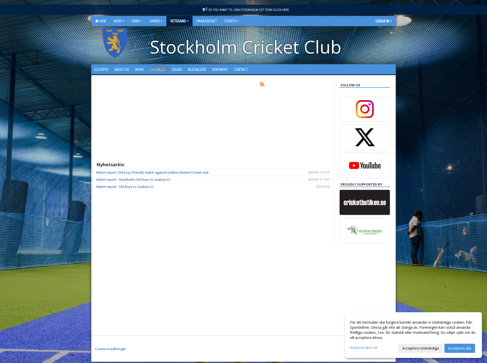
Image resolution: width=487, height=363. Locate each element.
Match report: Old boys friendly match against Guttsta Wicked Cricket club (152, 172)
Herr (117, 21)
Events (230, 21)
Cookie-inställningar (110, 348)
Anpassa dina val (363, 347)
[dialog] (413, 335)
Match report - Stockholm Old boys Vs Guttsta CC (133, 179)
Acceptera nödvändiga (420, 348)
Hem (102, 21)
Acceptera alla (459, 348)
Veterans (178, 21)
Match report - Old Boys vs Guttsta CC (125, 186)
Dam (135, 21)
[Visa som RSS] (262, 85)
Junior (154, 21)
